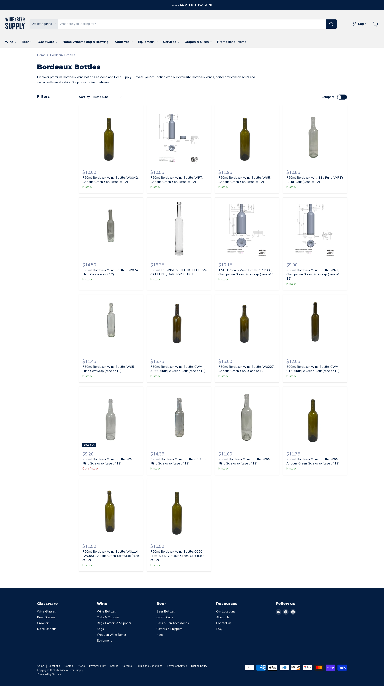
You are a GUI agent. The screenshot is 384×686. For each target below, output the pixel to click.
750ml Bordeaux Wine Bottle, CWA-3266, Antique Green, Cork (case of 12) (177, 369)
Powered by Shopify (49, 674)
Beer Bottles (165, 611)
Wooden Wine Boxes (112, 635)
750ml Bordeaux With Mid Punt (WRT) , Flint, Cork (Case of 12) (314, 179)
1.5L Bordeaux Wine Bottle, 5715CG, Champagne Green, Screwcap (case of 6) (246, 272)
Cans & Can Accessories (172, 623)
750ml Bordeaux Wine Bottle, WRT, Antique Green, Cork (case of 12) (176, 179)
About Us (222, 617)
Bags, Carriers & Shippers (114, 623)
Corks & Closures (108, 617)
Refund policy (199, 666)
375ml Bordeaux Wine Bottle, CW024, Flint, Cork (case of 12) (110, 272)
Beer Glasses (46, 617)
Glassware (46, 42)
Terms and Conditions (149, 666)
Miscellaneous (46, 629)
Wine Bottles (106, 611)
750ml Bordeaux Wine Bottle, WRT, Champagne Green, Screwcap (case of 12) (312, 274)
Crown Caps (164, 617)
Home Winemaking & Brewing (86, 42)
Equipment (146, 42)
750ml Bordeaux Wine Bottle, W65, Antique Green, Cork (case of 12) (244, 179)
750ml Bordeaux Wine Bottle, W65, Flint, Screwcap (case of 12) (108, 369)
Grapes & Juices (197, 42)
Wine (9, 42)
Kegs (100, 629)
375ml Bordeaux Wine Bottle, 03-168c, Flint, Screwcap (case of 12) (179, 461)
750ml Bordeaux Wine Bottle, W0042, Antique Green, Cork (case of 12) (110, 179)
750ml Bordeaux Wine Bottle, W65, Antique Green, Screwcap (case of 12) (312, 461)
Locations (54, 666)
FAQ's (81, 666)
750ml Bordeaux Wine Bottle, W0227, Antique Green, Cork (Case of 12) (246, 369)
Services (170, 42)
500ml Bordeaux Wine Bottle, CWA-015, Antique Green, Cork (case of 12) (312, 369)
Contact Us (223, 623)
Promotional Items (231, 42)
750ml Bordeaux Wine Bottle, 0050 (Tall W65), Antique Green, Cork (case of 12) (177, 555)
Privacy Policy (97, 666)
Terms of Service (177, 666)
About (40, 666)
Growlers (43, 623)
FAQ (219, 629)
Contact (68, 666)
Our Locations (225, 611)
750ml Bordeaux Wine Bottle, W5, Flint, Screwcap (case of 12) (107, 461)
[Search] (331, 24)
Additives (122, 42)
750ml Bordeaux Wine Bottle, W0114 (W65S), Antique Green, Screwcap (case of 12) (110, 555)
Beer (26, 42)
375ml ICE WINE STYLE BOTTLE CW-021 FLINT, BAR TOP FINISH (178, 272)
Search (114, 666)
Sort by (84, 97)
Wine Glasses (46, 611)
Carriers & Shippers (169, 629)
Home (41, 55)
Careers (127, 666)
